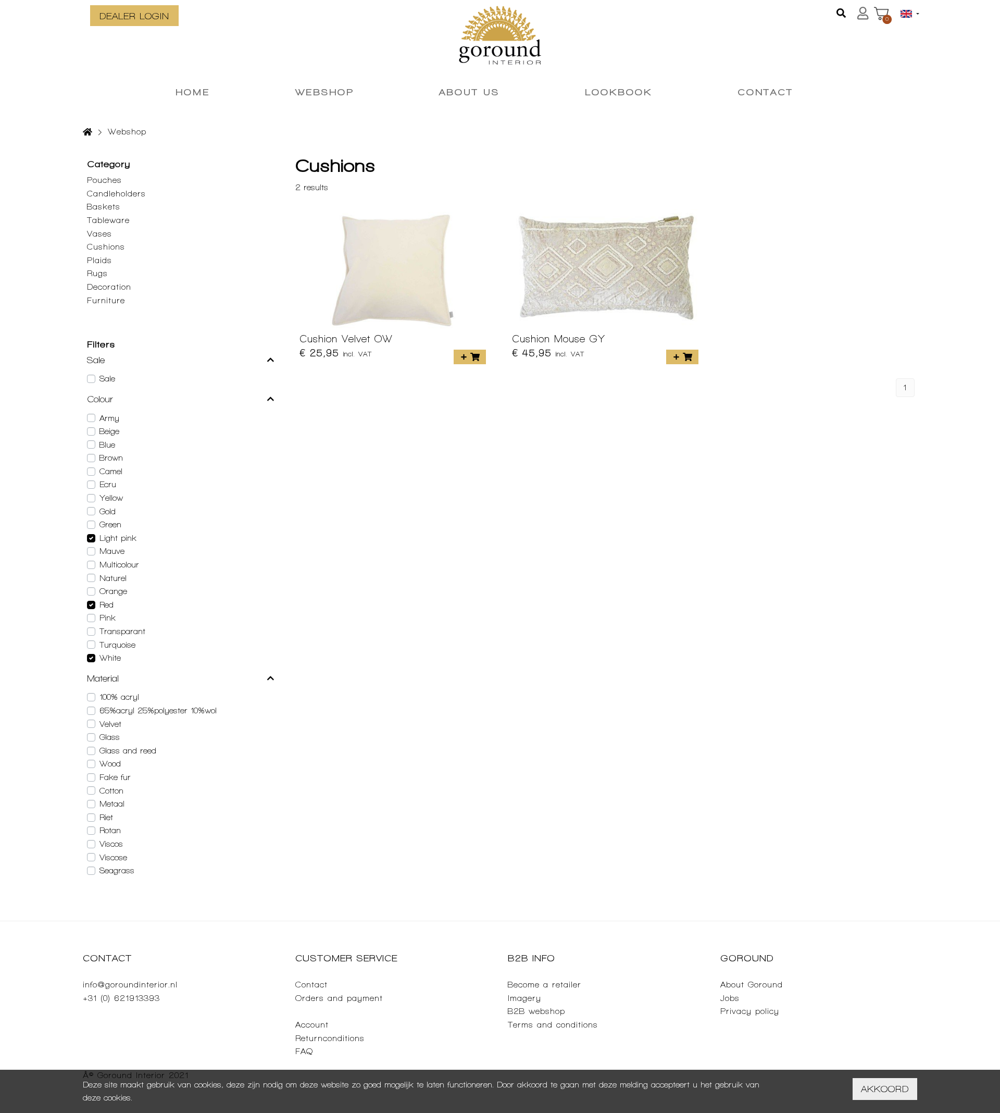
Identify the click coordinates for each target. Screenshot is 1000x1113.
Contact (311, 984)
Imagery (524, 998)
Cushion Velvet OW (346, 338)
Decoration (109, 286)
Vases (99, 233)
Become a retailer (544, 984)
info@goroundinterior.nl (130, 984)
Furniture (106, 300)
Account (312, 1024)
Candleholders (116, 193)
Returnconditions (330, 1038)
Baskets (103, 206)
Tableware (108, 220)
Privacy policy (749, 1011)
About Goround (751, 984)
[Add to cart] (470, 357)
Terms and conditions (553, 1024)
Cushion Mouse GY (558, 338)
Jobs (730, 998)
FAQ (304, 1051)
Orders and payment (339, 998)
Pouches (104, 180)
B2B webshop (536, 1011)
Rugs (97, 273)
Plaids (99, 260)
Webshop (127, 131)
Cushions (106, 246)
